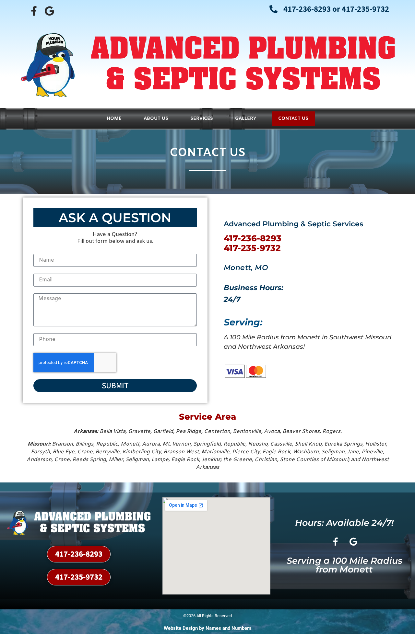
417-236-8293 (252, 238)
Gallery (245, 119)
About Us (156, 119)
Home (114, 119)
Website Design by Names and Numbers (208, 628)
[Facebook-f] (34, 11)
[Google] (49, 11)
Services (201, 119)
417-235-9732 (252, 248)
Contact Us (293, 119)
